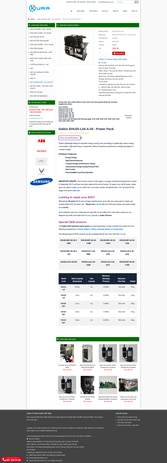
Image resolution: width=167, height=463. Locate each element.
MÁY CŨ (134, 11)
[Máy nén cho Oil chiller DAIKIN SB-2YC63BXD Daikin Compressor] (128, 353)
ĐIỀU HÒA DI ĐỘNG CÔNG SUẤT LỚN (40, 59)
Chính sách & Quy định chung (127, 417)
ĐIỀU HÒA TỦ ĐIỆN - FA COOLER (40, 33)
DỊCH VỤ (105, 11)
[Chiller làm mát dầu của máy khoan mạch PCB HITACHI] (128, 385)
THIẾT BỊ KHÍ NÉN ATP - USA (39, 64)
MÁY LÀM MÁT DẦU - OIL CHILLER (48, 19)
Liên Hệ (115, 11)
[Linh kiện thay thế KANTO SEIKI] (67, 353)
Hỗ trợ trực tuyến (38, 102)
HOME (32, 19)
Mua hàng (120, 53)
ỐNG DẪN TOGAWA (36, 48)
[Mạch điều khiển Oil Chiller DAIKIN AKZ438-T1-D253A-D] (108, 385)
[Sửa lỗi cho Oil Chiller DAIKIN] (87, 385)
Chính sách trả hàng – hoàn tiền (128, 425)
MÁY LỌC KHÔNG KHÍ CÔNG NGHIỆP (39, 73)
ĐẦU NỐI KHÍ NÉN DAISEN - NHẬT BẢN (41, 53)
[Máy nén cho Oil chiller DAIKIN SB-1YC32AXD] (67, 385)
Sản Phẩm (93, 11)
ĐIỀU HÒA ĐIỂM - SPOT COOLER (40, 29)
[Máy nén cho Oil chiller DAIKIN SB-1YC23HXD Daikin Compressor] (108, 353)
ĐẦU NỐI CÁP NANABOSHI (38, 96)
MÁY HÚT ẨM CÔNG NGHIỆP (39, 41)
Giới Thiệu (81, 11)
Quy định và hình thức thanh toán (128, 420)
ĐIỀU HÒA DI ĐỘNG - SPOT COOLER (42, 45)
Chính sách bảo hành (124, 422)
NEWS (125, 11)
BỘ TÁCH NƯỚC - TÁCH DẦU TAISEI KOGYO (41, 87)
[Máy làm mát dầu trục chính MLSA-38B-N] (87, 353)
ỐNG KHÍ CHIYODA (36, 92)
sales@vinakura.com (106, 2)
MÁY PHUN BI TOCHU (37, 37)
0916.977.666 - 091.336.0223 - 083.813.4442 (81, 2)
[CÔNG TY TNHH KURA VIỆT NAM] (39, 8)
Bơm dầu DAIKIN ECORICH (72, 19)
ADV (31, 68)
